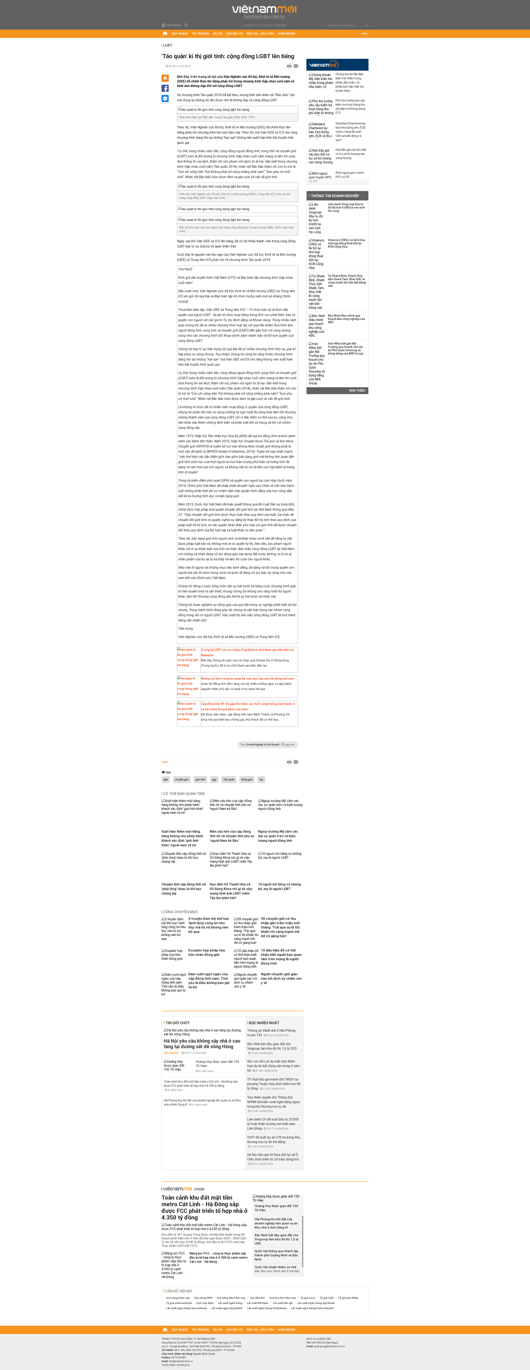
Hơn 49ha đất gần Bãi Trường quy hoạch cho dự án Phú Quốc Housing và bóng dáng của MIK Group (345, 348)
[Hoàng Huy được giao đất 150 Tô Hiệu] (176, 1065)
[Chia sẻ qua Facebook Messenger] (165, 98)
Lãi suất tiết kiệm (257, 1303)
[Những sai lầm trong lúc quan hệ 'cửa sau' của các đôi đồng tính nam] (188, 694)
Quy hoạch (180, 33)
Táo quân (228, 779)
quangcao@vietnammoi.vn (329, 1346)
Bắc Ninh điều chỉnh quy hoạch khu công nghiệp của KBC (346, 319)
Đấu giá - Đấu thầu (260, 33)
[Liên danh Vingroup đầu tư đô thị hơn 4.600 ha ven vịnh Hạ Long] (317, 218)
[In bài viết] (288, 66)
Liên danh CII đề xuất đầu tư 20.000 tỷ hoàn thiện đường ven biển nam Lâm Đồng (273, 1123)
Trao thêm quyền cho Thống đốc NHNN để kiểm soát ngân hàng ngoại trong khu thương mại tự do (273, 1101)
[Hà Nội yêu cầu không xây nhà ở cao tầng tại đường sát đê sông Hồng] (203, 1032)
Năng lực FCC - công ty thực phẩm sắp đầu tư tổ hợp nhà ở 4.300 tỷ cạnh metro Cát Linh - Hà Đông (218, 1258)
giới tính (200, 779)
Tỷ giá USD (327, 1297)
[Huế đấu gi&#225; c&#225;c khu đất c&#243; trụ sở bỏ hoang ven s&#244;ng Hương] (321, 156)
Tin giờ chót (177, 1023)
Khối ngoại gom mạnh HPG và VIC (350, 174)
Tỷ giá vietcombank (179, 1303)
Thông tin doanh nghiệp (335, 196)
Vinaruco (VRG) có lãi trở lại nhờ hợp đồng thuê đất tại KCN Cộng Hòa (346, 243)
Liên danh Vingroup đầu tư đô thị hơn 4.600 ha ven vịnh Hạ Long (346, 207)
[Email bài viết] (295, 66)
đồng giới (247, 779)
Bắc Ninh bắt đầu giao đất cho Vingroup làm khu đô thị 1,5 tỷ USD (277, 1239)
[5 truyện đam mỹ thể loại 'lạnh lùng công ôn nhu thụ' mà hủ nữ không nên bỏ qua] (173, 931)
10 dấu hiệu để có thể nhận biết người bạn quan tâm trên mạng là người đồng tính (281, 956)
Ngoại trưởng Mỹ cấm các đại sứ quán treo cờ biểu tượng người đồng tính (278, 836)
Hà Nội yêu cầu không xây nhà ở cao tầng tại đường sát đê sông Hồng (202, 1043)
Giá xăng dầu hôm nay (231, 1297)
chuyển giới (182, 779)
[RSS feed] (186, 25)
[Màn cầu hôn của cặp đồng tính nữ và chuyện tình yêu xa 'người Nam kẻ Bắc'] (232, 809)
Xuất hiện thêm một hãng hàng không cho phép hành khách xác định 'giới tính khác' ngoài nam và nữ (182, 838)
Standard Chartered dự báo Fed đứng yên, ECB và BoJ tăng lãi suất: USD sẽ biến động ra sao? (351, 132)
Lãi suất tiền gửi (283, 1303)
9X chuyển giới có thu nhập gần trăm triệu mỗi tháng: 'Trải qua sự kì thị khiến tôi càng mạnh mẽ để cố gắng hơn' (280, 927)
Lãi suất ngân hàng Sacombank (186, 1308)
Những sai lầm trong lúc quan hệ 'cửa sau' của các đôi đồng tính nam (247, 678)
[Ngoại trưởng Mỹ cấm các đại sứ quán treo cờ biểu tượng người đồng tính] (280, 809)
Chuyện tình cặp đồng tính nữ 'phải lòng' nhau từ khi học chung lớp (183, 888)
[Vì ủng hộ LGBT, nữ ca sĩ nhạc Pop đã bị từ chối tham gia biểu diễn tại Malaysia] (188, 665)
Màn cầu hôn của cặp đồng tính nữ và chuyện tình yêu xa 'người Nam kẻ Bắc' (232, 836)
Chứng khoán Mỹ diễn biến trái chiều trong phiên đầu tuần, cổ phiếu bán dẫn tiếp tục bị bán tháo (350, 82)
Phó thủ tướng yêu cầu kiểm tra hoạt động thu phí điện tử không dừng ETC (350, 107)
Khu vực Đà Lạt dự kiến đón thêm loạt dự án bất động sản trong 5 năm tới (273, 1065)
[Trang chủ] (165, 34)
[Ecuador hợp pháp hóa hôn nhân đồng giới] (173, 958)
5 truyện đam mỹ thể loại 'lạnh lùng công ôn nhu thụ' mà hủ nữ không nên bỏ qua (208, 925)
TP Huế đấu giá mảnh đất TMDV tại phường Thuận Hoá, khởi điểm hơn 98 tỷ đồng (273, 1083)
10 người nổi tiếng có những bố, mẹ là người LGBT (279, 886)
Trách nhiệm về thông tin (175, 1365)
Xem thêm (357, 390)
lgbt (166, 779)
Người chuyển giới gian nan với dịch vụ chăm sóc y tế (281, 978)
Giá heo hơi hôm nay (282, 1297)
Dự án (217, 33)
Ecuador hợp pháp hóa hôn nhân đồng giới (206, 952)
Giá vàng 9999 (203, 1297)
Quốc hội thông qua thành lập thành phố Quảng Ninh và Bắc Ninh (276, 1255)
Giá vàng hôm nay (178, 1297)
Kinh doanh (286, 33)
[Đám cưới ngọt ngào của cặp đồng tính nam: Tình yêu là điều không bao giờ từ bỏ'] (173, 984)
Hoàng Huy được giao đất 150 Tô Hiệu (217, 1064)
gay (214, 779)
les (261, 779)
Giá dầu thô (257, 1297)
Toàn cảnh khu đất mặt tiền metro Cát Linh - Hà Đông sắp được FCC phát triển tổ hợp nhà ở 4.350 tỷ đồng (204, 1207)
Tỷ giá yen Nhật (348, 1297)
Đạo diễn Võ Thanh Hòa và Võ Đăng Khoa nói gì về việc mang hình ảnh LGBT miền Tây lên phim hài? (231, 891)
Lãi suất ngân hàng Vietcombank (312, 1308)
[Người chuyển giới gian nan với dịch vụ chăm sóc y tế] (246, 984)
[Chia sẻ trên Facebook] (165, 88)
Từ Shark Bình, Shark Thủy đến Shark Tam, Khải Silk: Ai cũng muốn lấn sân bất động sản (347, 280)
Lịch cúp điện (204, 1303)
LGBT (167, 45)
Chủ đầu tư (234, 33)
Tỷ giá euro (307, 1297)
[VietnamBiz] (324, 64)
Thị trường (200, 33)
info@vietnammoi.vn (181, 1361)
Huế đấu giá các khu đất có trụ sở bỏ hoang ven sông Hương (351, 154)
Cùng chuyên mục (180, 912)
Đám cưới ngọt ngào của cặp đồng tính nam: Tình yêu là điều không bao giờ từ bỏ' (208, 980)
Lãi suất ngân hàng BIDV (227, 1308)
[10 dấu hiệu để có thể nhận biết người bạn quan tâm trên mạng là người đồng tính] (246, 958)
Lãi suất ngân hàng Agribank (316, 1303)
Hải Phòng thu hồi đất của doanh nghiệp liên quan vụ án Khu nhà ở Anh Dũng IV (276, 1223)
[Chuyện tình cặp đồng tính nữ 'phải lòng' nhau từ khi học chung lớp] (184, 861)
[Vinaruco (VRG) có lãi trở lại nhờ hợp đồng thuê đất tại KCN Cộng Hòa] (317, 254)
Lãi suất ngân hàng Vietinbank (267, 1308)
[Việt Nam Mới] (265, 12)
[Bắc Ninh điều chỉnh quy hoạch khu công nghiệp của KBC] (317, 326)
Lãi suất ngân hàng (230, 1303)
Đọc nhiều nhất (264, 1023)
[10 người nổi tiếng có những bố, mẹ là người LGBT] (280, 858)
